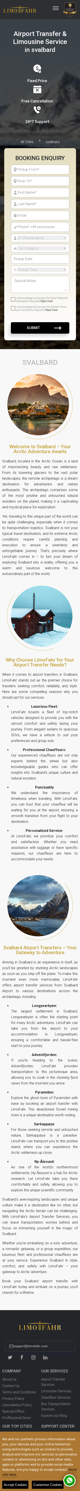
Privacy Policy (13, 1398)
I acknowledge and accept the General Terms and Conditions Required (41, 308)
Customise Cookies (47, 1485)
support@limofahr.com (31, 1346)
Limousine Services (56, 1391)
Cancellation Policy (17, 1405)
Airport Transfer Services (53, 1382)
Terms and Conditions (19, 1392)
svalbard (52, 142)
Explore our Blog (54, 1415)
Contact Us (11, 1386)
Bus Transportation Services (55, 1406)
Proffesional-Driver (16, 1418)
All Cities (27, 142)
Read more (46, 301)
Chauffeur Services (55, 1397)
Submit (33, 328)
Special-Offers (13, 1411)
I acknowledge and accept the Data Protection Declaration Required (42, 300)
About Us (9, 1379)
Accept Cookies (15, 1485)
